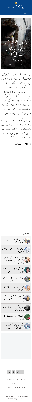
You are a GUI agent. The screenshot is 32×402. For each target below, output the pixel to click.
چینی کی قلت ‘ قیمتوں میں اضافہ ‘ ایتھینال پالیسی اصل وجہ (13, 288)
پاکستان (12, 59)
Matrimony (21, 379)
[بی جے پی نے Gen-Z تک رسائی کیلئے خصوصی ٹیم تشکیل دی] (27, 240)
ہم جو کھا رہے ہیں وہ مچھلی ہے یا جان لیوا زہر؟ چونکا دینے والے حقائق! (13, 279)
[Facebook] (22, 372)
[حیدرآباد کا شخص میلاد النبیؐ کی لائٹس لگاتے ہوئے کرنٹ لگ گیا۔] (27, 308)
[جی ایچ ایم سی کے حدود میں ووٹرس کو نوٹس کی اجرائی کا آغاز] (27, 250)
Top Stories (18, 59)
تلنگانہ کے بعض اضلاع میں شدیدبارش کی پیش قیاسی (14, 317)
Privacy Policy (20, 387)
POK (26, 144)
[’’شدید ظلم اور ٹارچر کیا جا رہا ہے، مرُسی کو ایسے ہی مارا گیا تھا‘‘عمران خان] (27, 270)
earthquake (19, 144)
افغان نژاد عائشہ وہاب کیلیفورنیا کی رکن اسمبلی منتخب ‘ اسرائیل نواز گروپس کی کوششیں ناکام (14, 260)
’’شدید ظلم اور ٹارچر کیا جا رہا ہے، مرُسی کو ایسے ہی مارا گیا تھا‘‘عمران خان (13, 269)
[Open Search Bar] (3, 13)
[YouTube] (9, 372)
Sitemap (10, 387)
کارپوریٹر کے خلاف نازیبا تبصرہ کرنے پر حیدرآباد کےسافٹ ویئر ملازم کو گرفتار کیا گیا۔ (14, 298)
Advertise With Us (16, 383)
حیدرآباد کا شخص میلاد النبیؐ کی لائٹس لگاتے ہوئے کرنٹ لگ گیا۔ (13, 308)
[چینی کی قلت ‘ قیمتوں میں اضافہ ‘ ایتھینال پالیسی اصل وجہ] (27, 288)
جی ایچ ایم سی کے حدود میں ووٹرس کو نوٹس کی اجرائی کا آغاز (13, 249)
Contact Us (11, 379)
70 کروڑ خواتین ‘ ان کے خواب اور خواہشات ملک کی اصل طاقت (15, 326)
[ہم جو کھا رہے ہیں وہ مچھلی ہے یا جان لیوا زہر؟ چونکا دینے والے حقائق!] (27, 279)
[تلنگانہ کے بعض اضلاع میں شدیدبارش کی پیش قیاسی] (27, 317)
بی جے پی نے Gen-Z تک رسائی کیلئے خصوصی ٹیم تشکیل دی (14, 240)
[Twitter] (18, 372)
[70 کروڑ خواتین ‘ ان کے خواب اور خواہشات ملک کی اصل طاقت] (27, 326)
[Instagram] (13, 372)
